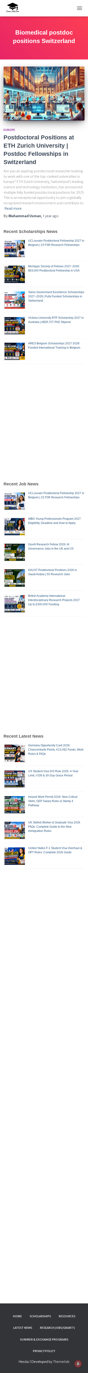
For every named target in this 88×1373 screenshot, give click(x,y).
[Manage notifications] (78, 1364)
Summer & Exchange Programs (44, 1339)
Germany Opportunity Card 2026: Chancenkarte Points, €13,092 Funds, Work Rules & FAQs (56, 749)
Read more (13, 208)
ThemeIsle (61, 1362)
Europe (9, 130)
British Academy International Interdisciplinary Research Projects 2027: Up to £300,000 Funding (54, 600)
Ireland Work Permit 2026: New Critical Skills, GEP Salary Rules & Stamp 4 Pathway (52, 801)
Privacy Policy (44, 1351)
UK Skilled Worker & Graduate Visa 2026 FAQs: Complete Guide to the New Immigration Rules (54, 827)
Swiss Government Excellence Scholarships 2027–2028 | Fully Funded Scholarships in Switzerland (56, 296)
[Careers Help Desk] (14, 8)
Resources (67, 1316)
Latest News (22, 1328)
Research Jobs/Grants (57, 1328)
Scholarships (40, 1316)
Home (17, 1316)
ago (50, 216)
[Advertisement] (44, 422)
